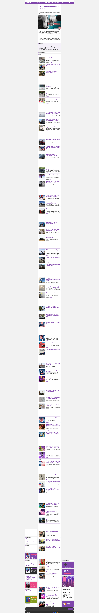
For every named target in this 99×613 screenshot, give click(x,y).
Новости (38, 2)
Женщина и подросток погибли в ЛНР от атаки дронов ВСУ (53, 85)
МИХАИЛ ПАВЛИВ (28, 551)
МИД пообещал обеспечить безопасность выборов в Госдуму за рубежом (53, 482)
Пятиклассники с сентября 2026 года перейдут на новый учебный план (52, 418)
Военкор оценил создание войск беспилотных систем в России (51, 72)
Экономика (32, 597)
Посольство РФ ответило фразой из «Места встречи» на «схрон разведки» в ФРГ (53, 425)
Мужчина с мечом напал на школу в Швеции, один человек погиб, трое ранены (53, 540)
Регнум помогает (60, 2)
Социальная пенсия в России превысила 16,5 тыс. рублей (53, 404)
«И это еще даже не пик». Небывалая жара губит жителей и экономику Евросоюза (30, 563)
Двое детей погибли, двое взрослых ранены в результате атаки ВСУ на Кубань (30, 540)
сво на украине (65, 576)
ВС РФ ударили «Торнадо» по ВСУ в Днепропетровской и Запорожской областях (52, 251)
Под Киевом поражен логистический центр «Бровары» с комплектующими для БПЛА (53, 315)
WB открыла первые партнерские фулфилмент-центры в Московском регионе (52, 595)
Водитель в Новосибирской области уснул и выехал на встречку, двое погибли (53, 343)
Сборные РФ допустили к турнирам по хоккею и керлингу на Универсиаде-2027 (33, 557)
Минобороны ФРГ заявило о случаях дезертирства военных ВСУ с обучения (52, 433)
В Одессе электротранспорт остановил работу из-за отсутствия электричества (52, 119)
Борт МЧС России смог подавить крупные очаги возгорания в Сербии (53, 567)
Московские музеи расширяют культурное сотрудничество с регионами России (53, 126)
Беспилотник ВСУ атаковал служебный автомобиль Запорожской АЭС (52, 202)
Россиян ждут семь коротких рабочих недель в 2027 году (52, 92)
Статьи (42, 2)
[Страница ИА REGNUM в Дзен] (59, 612)
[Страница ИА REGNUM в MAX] (53, 612)
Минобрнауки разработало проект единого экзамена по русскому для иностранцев (53, 461)
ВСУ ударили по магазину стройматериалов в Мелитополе (51, 155)
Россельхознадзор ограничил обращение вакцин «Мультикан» (53, 350)
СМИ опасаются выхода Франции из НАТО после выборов (53, 336)
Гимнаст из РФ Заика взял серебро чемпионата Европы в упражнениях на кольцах (52, 603)
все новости (27, 543)
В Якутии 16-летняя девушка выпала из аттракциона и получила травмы (33, 586)
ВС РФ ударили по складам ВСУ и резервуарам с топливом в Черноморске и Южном (53, 279)
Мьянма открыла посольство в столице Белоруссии (52, 560)
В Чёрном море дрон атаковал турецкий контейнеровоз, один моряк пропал (48, 49)
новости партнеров (41, 52)
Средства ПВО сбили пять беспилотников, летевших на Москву (53, 265)
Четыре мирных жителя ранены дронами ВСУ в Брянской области (53, 65)
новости (40, 54)
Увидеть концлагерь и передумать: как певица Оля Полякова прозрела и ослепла (30, 548)
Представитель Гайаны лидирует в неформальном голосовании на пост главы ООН (52, 511)
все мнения (35, 551)
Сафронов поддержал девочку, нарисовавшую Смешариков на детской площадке (52, 489)
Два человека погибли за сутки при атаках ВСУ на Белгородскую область (53, 182)
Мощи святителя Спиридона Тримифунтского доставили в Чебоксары (53, 547)
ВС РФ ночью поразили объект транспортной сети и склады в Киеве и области (52, 307)
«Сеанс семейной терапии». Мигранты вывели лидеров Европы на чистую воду (31, 607)
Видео (49, 2)
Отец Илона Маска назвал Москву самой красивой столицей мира (53, 363)
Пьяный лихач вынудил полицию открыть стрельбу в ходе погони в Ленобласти (53, 99)
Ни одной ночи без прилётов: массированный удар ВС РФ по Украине (67, 585)
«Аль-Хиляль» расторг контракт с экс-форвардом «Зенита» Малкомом (52, 503)
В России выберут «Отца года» (42, 48)
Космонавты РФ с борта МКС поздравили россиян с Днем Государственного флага (53, 147)
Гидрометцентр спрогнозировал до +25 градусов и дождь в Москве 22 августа (52, 446)
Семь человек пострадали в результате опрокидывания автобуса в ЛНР (52, 168)
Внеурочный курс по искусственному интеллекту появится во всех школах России (52, 532)
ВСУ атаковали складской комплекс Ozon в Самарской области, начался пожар (53, 293)
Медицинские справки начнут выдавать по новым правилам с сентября (53, 398)
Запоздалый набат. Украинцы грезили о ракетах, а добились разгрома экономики (29, 592)
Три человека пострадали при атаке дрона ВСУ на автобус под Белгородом (53, 230)
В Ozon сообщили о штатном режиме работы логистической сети (52, 223)
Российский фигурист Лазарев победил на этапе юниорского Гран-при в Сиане (33, 571)
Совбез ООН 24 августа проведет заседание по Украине (51, 574)
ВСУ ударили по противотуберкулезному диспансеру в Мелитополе (47, 46)
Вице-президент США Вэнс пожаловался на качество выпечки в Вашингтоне (53, 453)
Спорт (31, 554)
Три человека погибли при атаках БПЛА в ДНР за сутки (53, 587)
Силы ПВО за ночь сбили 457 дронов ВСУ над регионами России (53, 236)
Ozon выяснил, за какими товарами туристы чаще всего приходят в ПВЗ (33, 600)
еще (72, 599)
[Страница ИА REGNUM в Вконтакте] (55, 612)
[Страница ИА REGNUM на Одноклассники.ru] (57, 612)
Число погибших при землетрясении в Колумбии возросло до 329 (52, 377)
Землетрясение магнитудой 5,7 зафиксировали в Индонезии (51, 475)
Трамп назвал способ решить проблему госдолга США (52, 370)
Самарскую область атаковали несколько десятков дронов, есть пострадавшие (53, 258)
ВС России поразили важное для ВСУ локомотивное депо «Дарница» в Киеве (52, 286)
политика (28, 560)
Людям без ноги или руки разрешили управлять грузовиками (52, 518)
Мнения (45, 2)
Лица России (53, 2)
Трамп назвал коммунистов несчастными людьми (53, 323)
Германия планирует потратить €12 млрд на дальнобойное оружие (53, 391)
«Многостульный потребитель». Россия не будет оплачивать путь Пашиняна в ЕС (30, 578)
